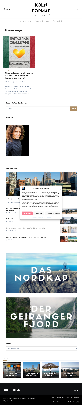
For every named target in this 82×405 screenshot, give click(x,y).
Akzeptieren (27, 213)
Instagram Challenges (11, 70)
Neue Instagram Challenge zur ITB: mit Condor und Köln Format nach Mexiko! (19, 75)
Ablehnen (39, 213)
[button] (59, 188)
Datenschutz (42, 217)
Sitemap (76, 397)
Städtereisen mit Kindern (29, 370)
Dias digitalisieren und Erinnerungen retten (11, 375)
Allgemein (8, 371)
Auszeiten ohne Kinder (42, 21)
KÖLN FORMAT (12, 390)
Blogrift (5, 401)
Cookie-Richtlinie (35, 217)
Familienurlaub (58, 21)
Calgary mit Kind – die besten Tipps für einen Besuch (31, 375)
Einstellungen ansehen (53, 213)
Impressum (48, 217)
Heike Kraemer (8, 82)
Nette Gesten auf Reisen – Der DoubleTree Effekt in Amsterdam (25, 228)
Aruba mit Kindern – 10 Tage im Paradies (50, 375)
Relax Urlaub (47, 371)
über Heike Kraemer (25, 21)
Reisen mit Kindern (49, 369)
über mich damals (58, 402)
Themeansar (14, 401)
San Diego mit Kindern (69, 368)
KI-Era (53, 397)
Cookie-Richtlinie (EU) (72, 402)
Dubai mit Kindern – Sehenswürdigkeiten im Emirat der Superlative (26, 237)
